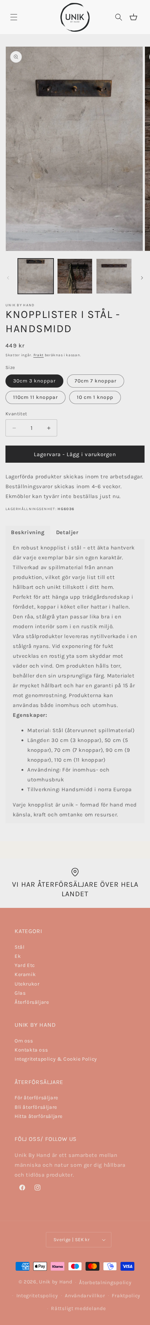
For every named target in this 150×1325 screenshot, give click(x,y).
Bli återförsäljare (36, 1107)
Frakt (38, 355)
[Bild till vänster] (8, 278)
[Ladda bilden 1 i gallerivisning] (36, 276)
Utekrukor (27, 984)
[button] (14, 17)
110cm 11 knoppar (35, 397)
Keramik (25, 974)
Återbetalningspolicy (105, 1282)
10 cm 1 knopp (95, 397)
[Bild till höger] (142, 278)
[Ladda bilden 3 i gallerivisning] (114, 276)
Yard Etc (25, 965)
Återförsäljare (32, 1002)
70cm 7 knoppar (96, 381)
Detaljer (67, 532)
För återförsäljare (36, 1098)
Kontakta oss (31, 1050)
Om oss (24, 1041)
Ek (18, 956)
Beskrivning (28, 532)
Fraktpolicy (126, 1296)
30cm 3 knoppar (34, 381)
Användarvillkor (85, 1296)
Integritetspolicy (37, 1296)
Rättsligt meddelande (78, 1308)
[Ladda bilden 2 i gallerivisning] (75, 276)
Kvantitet (16, 413)
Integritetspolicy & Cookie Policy (56, 1059)
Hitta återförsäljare (39, 1116)
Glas (20, 993)
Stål (19, 947)
